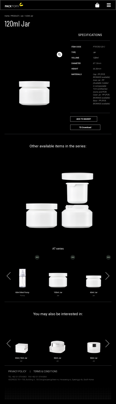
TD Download (85, 127)
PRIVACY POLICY (17, 371)
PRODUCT (15, 16)
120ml (95, 58)
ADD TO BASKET (83, 119)
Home (7, 16)
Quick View (22, 287)
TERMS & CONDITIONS (45, 371)
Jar (22, 16)
